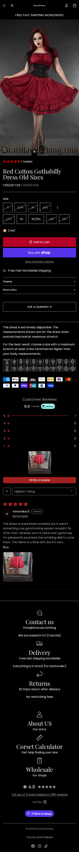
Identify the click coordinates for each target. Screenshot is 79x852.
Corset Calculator (39, 746)
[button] (12, 161)
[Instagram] (39, 846)
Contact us (40, 622)
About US (39, 723)
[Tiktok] (46, 846)
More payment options (39, 261)
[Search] (12, 5)
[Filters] (7, 491)
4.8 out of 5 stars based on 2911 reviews (40, 795)
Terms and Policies (39, 837)
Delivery (40, 652)
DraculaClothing (44, 828)
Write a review (39, 480)
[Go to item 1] (39, 462)
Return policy (10, 289)
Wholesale (39, 769)
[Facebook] (33, 846)
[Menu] (4, 5)
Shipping (7, 281)
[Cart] (75, 5)
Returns (39, 683)
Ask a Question (39, 307)
